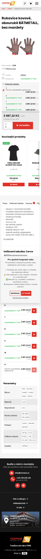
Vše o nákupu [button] (19, 499)
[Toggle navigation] (24, 3)
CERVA (10, 9)
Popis (5, 203)
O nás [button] (19, 508)
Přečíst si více (11, 69)
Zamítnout (15, 293)
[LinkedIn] (23, 485)
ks (6, 124)
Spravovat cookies (20, 298)
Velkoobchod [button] (19, 503)
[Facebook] (17, 485)
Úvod (3, 9)
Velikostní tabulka (12, 84)
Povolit (27, 293)
